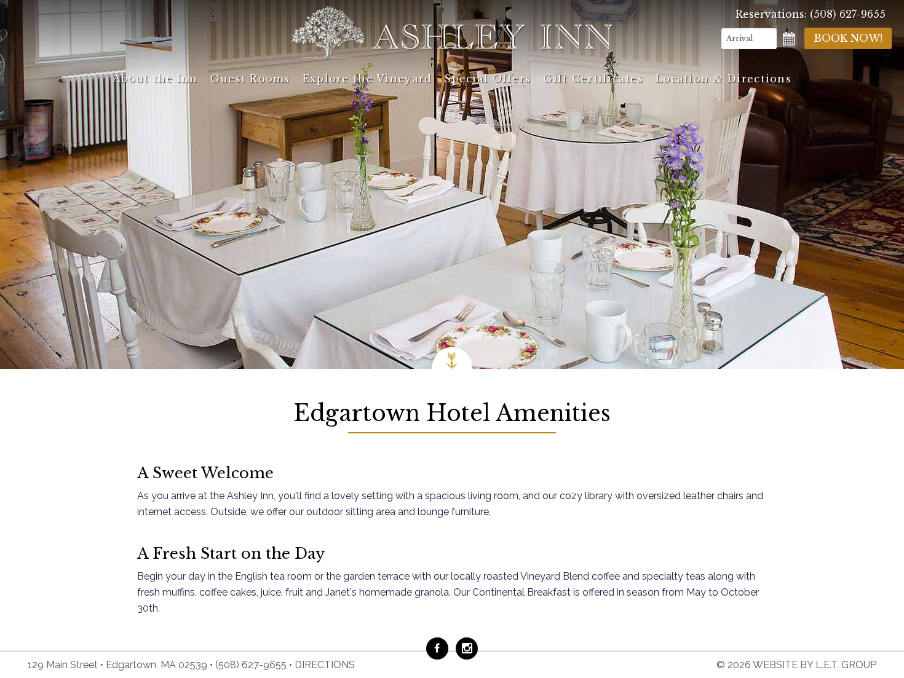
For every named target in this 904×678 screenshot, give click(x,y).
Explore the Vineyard (367, 79)
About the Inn (155, 79)
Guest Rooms (250, 79)
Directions (325, 665)
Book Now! (848, 38)
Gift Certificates (593, 79)
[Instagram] (467, 648)
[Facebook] (437, 648)
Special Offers (487, 79)
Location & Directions (723, 79)
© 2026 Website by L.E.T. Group (796, 665)
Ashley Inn (452, 32)
